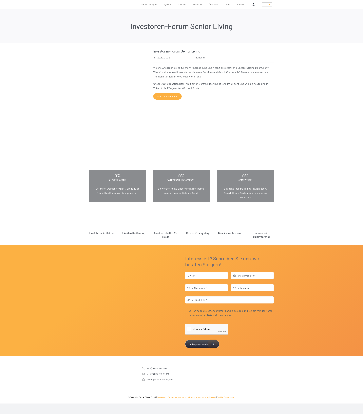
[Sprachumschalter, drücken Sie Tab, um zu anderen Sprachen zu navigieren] (267, 4)
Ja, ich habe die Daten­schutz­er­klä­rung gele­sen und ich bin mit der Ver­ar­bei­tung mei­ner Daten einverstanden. (231, 313)
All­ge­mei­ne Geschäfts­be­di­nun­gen (202, 397)
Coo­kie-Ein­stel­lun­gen (226, 397)
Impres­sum (161, 397)
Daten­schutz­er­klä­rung (177, 397)
